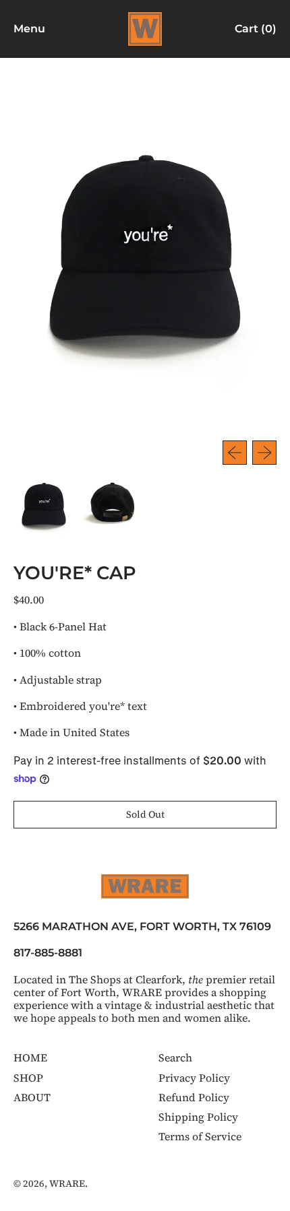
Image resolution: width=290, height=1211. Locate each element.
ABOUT (32, 1097)
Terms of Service (199, 1136)
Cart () (255, 31)
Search (175, 1057)
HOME (30, 1057)
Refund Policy (193, 1097)
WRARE (67, 1183)
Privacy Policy (194, 1077)
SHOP (28, 1077)
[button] (43, 506)
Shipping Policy (198, 1116)
